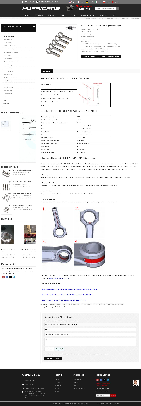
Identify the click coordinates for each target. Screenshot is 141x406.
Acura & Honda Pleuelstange (10, 33)
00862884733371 (29, 1)
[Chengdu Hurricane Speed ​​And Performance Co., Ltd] (58, 8)
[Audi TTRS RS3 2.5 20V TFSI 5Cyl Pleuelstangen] (58, 43)
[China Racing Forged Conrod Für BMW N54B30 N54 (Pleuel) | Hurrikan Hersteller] (6, 197)
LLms (110, 403)
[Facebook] (6, 277)
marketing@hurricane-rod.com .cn (59, 278)
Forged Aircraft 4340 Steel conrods (71, 304)
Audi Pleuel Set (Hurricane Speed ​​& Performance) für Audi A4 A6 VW (64, 300)
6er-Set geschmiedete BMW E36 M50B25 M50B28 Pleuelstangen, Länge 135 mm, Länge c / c (22, 170)
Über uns (73, 15)
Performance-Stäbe (86, 304)
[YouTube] (3, 277)
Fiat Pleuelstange (8, 55)
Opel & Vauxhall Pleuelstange (10, 77)
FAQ (113, 15)
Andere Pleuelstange (8, 93)
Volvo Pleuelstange (8, 90)
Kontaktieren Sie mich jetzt (110, 56)
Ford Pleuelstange (8, 58)
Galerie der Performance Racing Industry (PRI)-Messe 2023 (18, 249)
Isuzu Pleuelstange (8, 65)
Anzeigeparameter (89, 56)
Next (35, 135)
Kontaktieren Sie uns (87, 15)
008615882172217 (30, 384)
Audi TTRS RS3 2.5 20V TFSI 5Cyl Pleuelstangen (65, 324)
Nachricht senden (53, 358)
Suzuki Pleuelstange (8, 84)
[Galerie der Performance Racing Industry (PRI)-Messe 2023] (18, 234)
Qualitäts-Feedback (78, 388)
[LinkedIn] (13, 277)
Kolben (62, 15)
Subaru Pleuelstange (8, 80)
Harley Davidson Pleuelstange (10, 61)
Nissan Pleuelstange (8, 74)
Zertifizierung (77, 379)
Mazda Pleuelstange (8, 68)
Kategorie (93, 18)
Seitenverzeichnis (103, 403)
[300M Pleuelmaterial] (18, 139)
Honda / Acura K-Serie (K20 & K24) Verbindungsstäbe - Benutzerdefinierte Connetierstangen (22, 181)
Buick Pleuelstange (8, 42)
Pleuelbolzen (5, 103)
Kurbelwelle (52, 15)
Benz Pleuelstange (8, 39)
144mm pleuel (97, 304)
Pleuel (98, 18)
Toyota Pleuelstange (8, 87)
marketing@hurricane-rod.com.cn (48, 1)
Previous (1, 135)
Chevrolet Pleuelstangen (9, 49)
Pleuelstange (39, 15)
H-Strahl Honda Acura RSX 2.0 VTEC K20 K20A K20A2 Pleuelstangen (22, 205)
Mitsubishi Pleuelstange (9, 71)
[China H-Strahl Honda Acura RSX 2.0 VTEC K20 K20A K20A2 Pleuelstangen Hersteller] (6, 209)
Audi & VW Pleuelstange (107, 18)
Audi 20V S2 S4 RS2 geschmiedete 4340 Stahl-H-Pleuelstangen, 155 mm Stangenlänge (69, 289)
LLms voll (116, 403)
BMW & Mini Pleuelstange (10, 45)
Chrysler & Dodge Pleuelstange (11, 52)
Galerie (4, 106)
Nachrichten (103, 15)
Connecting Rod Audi (55, 304)
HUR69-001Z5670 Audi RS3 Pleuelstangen (113, 304)
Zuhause (27, 15)
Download (76, 382)
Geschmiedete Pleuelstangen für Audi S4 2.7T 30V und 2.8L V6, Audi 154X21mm (67, 294)
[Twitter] (10, 277)
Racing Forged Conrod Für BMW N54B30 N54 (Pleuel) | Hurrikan (22, 193)
